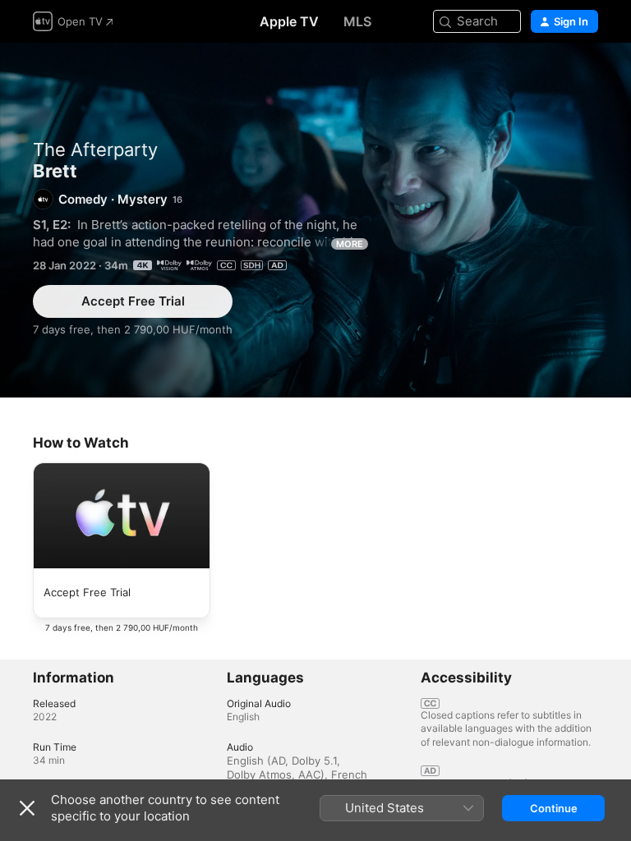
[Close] (27, 808)
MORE (349, 244)
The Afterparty (95, 149)
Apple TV (289, 21)
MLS (357, 21)
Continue (554, 808)
